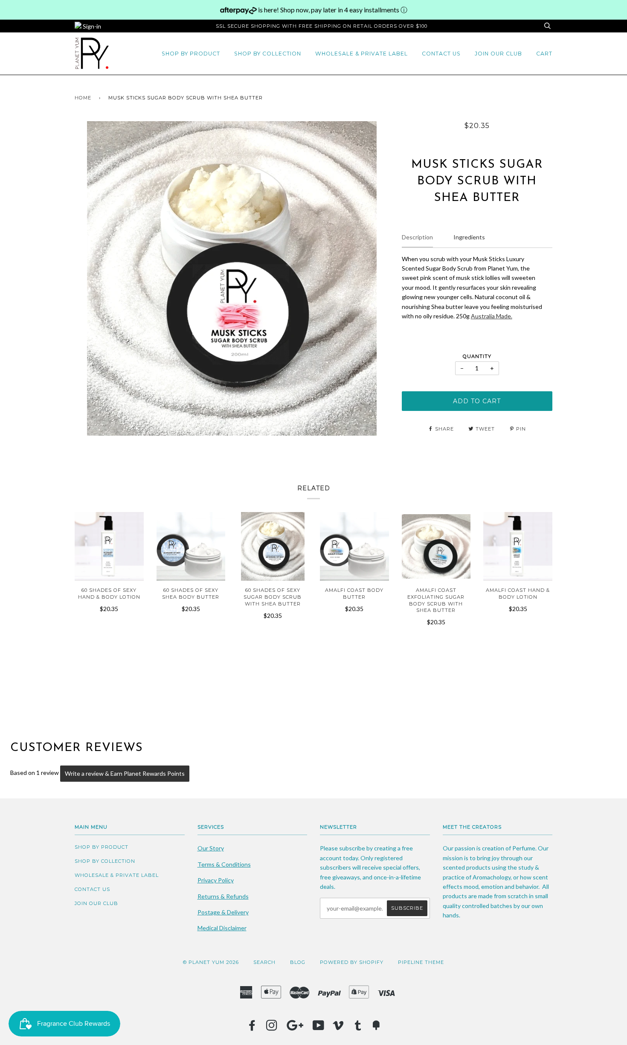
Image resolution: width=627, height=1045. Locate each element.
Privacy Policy (215, 880)
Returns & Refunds (223, 896)
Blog (297, 962)
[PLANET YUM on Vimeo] (338, 1028)
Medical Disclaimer (222, 927)
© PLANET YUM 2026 (211, 962)
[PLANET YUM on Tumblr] (358, 1028)
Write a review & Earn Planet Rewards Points (125, 773)
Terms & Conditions (224, 864)
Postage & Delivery (223, 912)
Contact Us (441, 53)
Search (264, 962)
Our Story (210, 848)
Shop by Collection (267, 53)
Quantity (477, 356)
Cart (544, 53)
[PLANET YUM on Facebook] (252, 1028)
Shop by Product (191, 53)
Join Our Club (498, 53)
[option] (232, 278)
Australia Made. (491, 316)
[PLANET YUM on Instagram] (272, 1028)
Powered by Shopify (351, 962)
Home (83, 98)
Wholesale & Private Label (361, 53)
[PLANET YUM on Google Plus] (295, 1028)
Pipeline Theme (421, 962)
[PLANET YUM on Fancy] (376, 1028)
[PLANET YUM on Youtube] (319, 1028)
